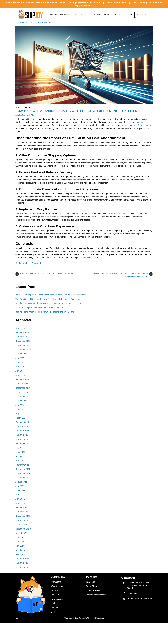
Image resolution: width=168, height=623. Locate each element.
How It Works (96, 14)
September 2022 (23, 443)
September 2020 (23, 529)
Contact (114, 14)
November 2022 (22, 439)
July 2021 (19, 486)
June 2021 (20, 490)
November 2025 (22, 345)
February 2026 (22, 332)
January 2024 (21, 426)
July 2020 (19, 537)
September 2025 (23, 349)
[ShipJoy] (30, 17)
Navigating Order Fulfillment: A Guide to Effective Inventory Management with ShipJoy (122, 275)
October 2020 (21, 524)
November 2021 (22, 473)
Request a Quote (143, 15)
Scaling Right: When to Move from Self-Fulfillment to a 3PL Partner (45, 312)
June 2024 (20, 409)
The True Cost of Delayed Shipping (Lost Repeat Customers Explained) (48, 299)
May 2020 (19, 546)
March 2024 (20, 418)
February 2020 (22, 558)
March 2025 (20, 375)
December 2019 (22, 567)
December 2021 (22, 469)
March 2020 (20, 554)
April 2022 (20, 456)
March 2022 (20, 460)
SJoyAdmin (22, 115)
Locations (90, 582)
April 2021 (20, 499)
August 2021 (21, 482)
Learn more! (87, 6)
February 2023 (22, 430)
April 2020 (20, 550)
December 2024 (22, 388)
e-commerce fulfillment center (137, 125)
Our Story (75, 14)
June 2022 (20, 452)
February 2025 (22, 379)
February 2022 (22, 465)
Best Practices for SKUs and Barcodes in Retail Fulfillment (45, 274)
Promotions (54, 14)
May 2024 (19, 413)
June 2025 (20, 362)
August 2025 (21, 354)
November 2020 (22, 520)
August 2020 (21, 533)
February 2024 (22, 422)
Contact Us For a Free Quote (28, 263)
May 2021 (19, 494)
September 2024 (23, 396)
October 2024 (21, 392)
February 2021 (22, 507)
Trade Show (91, 586)
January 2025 (21, 384)
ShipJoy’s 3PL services (119, 214)
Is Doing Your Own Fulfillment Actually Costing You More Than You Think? (49, 303)
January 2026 (21, 337)
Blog (120, 14)
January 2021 (21, 512)
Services (84, 14)
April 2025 (20, 371)
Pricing (106, 14)
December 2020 (22, 516)
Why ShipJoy (65, 14)
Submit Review (93, 590)
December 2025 (22, 341)
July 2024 (19, 405)
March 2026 (20, 328)
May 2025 (19, 366)
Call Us (130, 15)
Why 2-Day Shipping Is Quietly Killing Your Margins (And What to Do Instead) (50, 295)
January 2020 (21, 563)
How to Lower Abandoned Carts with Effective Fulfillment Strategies (76, 111)
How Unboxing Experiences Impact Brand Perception (39, 308)
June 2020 (20, 541)
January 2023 (21, 435)
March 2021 (20, 503)
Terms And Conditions (96, 595)
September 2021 (23, 477)
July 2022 (19, 448)
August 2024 (21, 401)
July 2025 (19, 358)
